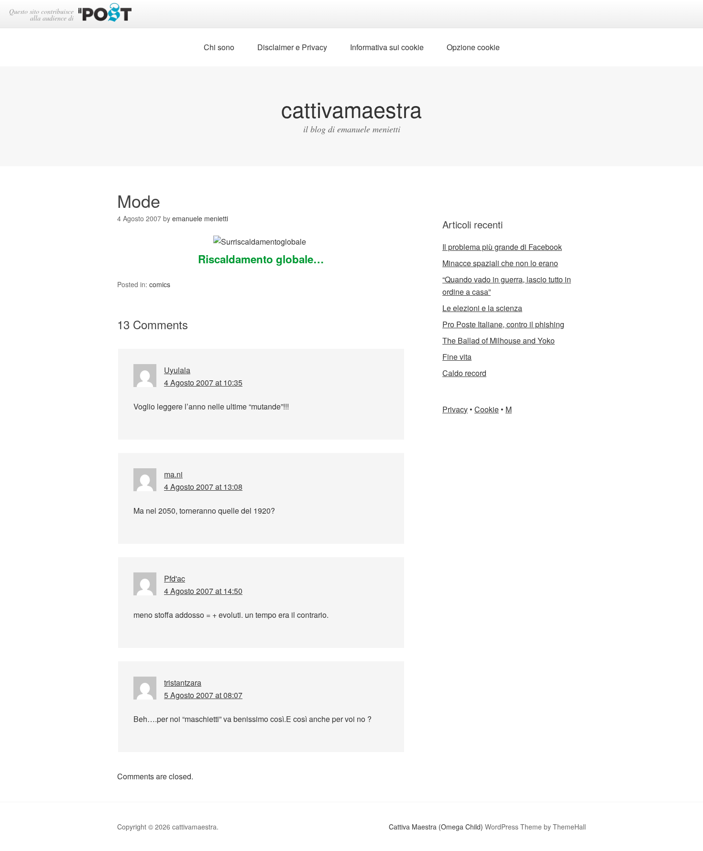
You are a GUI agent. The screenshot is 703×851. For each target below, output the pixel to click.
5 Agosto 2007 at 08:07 (203, 694)
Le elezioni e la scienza (482, 307)
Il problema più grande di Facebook (502, 246)
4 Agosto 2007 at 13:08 (203, 486)
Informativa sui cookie (387, 47)
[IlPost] (105, 14)
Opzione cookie (473, 47)
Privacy (455, 409)
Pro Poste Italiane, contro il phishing (503, 324)
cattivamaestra (351, 108)
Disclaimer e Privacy (292, 47)
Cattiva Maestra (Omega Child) (436, 826)
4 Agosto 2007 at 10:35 (203, 382)
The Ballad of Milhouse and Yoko (498, 340)
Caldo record (464, 372)
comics (159, 284)
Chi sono (219, 47)
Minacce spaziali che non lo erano (500, 263)
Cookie (486, 409)
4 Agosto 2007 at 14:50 (203, 590)
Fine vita (457, 356)
